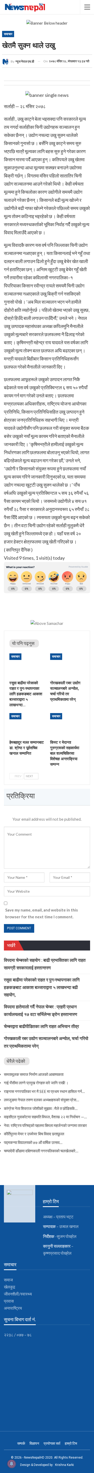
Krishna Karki (64, 1465)
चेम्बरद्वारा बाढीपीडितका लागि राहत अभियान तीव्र (41, 1026)
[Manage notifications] (11, 1464)
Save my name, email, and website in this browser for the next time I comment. (41, 913)
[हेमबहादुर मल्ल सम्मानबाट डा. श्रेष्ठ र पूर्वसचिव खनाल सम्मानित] (26, 725)
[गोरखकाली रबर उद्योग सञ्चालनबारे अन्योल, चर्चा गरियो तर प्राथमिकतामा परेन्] (67, 665)
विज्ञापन (34, 1443)
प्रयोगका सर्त (52, 1443)
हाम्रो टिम (71, 1443)
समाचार (8, 34)
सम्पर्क (21, 1443)
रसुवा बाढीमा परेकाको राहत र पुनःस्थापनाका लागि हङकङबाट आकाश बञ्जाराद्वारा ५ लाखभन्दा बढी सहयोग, (42, 987)
